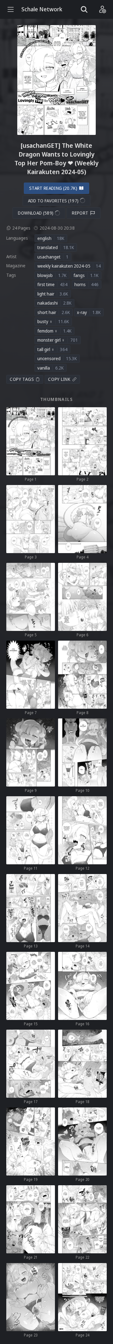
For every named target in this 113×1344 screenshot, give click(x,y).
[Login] (102, 9)
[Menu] (10, 9)
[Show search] (84, 9)
